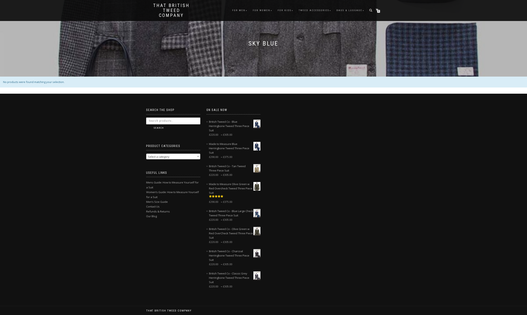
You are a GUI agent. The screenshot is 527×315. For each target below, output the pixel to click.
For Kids (284, 10)
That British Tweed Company (171, 10)
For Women (261, 10)
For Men (238, 10)
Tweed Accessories (314, 10)
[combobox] (173, 156)
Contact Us (153, 206)
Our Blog (151, 216)
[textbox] (173, 157)
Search (159, 128)
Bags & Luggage (349, 10)
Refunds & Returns (158, 211)
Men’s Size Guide (157, 202)
